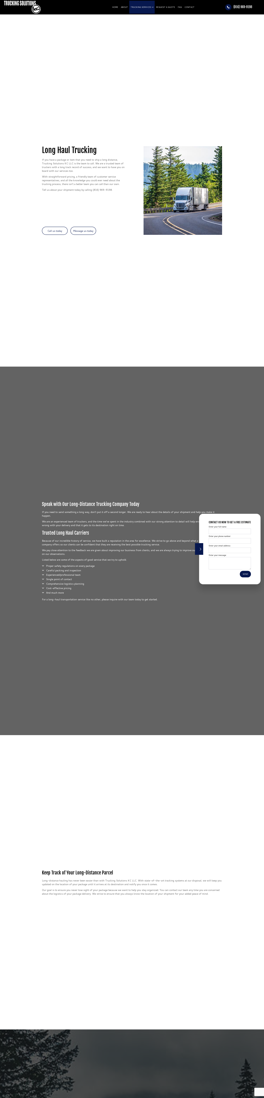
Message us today (83, 231)
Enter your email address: (218, 545)
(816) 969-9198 (242, 7)
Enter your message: (216, 555)
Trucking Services (141, 7)
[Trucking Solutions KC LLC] (22, 7)
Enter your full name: (216, 526)
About (124, 7)
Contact (189, 7)
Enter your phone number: (218, 536)
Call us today (54, 231)
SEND (243, 574)
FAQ (180, 7)
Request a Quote (165, 7)
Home (115, 7)
